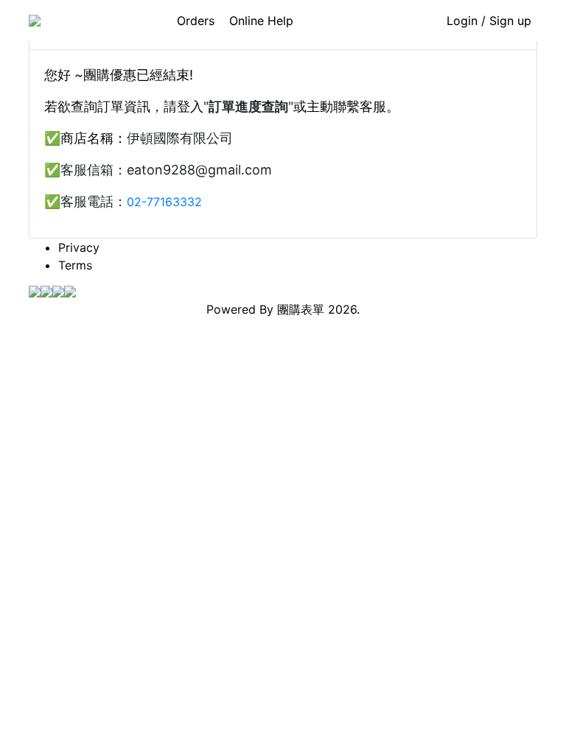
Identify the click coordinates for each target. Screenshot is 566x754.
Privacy (78, 247)
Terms (75, 265)
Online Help (261, 20)
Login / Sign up (489, 20)
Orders (195, 20)
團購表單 (300, 309)
